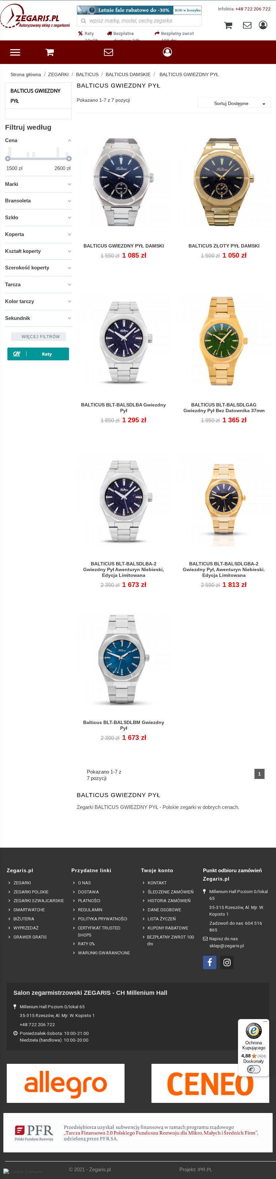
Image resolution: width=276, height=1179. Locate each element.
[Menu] (265, 1023)
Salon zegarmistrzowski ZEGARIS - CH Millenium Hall (90, 992)
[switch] (254, 1069)
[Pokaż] (123, 250)
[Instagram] (227, 962)
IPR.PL (205, 1169)
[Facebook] (209, 962)
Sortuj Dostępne (240, 104)
